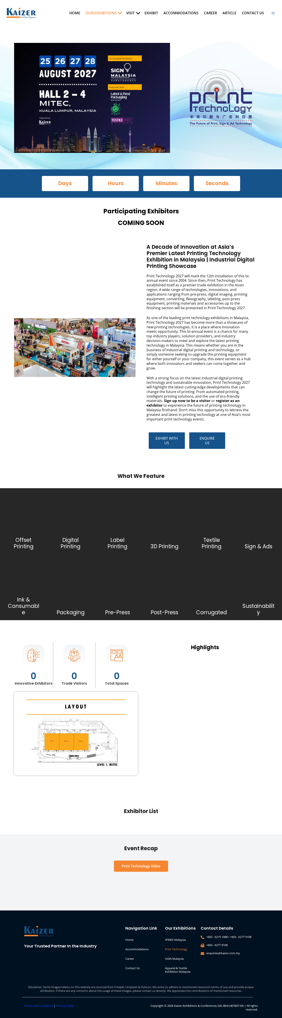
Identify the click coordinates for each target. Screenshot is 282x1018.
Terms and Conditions (38, 1006)
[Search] (273, 13)
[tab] (141, 866)
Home (74, 13)
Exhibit (151, 13)
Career (210, 13)
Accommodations (181, 13)
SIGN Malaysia (174, 959)
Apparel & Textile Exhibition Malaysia (177, 970)
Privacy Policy (65, 1006)
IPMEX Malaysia (175, 940)
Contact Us (253, 13)
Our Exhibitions (101, 13)
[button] (19, 347)
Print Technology (176, 949)
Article (229, 13)
